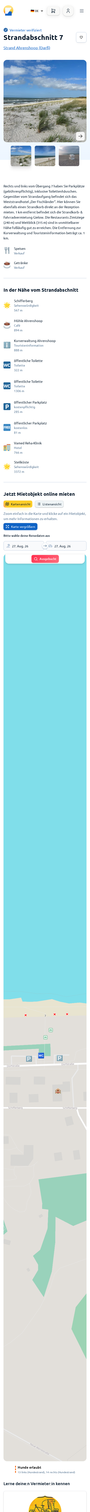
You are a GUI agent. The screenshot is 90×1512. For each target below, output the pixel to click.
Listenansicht (52, 504)
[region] (45, 1007)
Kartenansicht (21, 504)
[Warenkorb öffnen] (53, 11)
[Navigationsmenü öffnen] (82, 11)
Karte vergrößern (23, 527)
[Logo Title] (8, 10)
